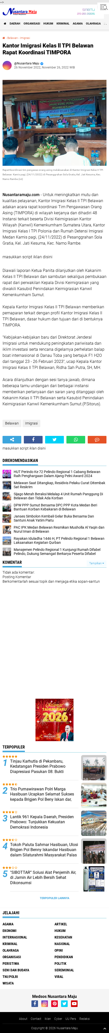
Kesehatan (63, 937)
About (23, 1019)
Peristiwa (11, 963)
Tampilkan (95, 563)
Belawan (12, 38)
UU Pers (70, 1019)
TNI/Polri (10, 977)
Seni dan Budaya (16, 970)
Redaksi (84, 1019)
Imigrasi (25, 38)
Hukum (48, 23)
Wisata (8, 983)
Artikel (61, 924)
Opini (59, 950)
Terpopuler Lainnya (54, 898)
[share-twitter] (54, 439)
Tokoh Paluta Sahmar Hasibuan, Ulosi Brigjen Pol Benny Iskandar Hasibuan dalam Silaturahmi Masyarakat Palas (44, 850)
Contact (36, 1019)
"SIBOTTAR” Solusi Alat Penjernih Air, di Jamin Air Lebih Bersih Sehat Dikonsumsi (43, 877)
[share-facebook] (33, 439)
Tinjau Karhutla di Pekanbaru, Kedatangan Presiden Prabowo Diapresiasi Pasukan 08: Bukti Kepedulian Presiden (37, 769)
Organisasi (32, 23)
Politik (60, 963)
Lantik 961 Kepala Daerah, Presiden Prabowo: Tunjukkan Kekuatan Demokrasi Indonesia (42, 822)
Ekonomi (9, 931)
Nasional (62, 944)
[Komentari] (97, 439)
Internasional (15, 937)
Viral (59, 977)
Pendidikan (64, 957)
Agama (78, 23)
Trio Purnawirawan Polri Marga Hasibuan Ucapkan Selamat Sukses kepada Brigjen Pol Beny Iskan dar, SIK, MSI (42, 797)
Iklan (48, 1019)
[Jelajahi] (103, 7)
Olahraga (93, 23)
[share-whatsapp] (75, 439)
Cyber (58, 1019)
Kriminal (63, 23)
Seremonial (64, 970)
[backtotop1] (104, 1028)
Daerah (15, 23)
